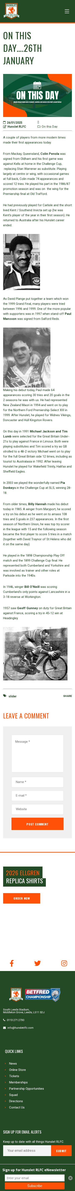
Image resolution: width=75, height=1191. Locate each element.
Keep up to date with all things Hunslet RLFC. (33, 1142)
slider (13, 696)
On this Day (50, 126)
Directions (16, 1101)
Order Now (22, 898)
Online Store (17, 1070)
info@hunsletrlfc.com (21, 1027)
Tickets (14, 1076)
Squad (13, 1095)
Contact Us (17, 1107)
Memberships (18, 1082)
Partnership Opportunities (26, 1089)
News (13, 1063)
